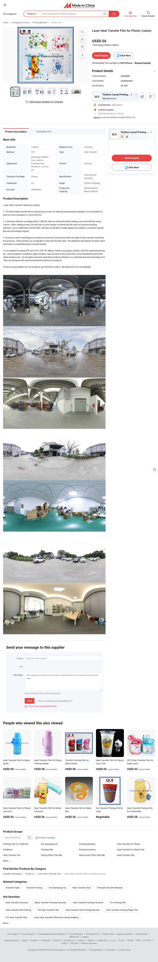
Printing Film (47, 849)
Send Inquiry (101, 55)
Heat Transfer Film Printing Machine (82, 909)
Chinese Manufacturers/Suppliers (52, 934)
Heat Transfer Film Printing (18, 909)
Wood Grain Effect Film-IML (92, 855)
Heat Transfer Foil (11, 855)
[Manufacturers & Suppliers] (79, 5)
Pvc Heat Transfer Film (16, 917)
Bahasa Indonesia (89, 943)
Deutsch (91, 940)
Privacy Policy (125, 950)
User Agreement (96, 950)
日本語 (130, 940)
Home (5, 22)
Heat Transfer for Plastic (128, 843)
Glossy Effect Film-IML (51, 855)
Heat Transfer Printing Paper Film (122, 909)
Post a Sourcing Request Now (41, 706)
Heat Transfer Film (126, 855)
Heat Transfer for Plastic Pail (130, 849)
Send (29, 700)
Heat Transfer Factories (17, 902)
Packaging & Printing (20, 22)
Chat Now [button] (125, 55)
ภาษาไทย (147, 940)
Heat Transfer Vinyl (81, 887)
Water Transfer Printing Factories (50, 902)
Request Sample (143, 63)
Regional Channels (125, 934)
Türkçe (64, 943)
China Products (28, 934)
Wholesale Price (92, 934)
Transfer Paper (13, 887)
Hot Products (12, 934)
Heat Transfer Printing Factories (88, 902)
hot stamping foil (49, 843)
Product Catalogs (46, 837)
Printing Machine (87, 843)
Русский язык (69, 940)
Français (56, 940)
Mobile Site (74, 937)
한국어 (122, 940)
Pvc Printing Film (118, 902)
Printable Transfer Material (110, 887)
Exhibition (7, 849)
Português (45, 940)
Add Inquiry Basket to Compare (46, 101)
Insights (85, 937)
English (25, 940)
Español (34, 940)
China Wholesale (76, 934)
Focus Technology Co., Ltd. (59, 950)
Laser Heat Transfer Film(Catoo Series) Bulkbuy (56, 917)
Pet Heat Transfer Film (48, 909)
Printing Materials (40, 22)
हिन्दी (138, 940)
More (5, 923)
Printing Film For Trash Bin (15, 843)
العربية (113, 940)
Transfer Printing (34, 887)
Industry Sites (108, 934)
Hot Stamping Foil (57, 887)
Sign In (97, 117)
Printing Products (87, 849)
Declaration (111, 950)
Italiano (81, 940)
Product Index (142, 934)
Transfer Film (56, 22)
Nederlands (102, 940)
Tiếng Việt (74, 943)
